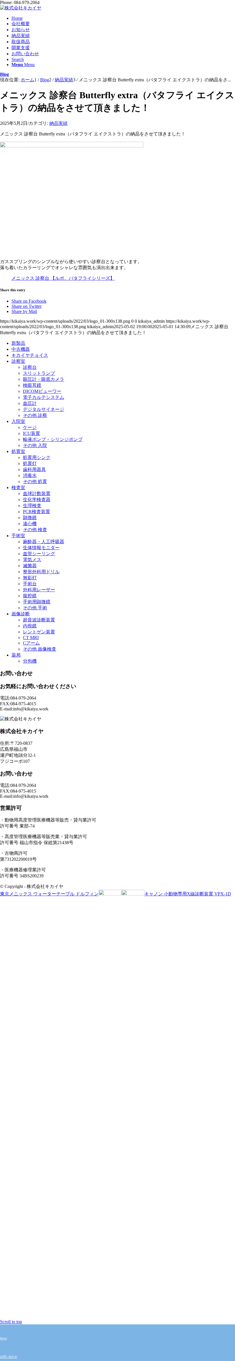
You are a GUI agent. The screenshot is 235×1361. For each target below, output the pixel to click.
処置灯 (30, 463)
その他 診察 (35, 415)
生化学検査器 (36, 499)
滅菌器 (30, 565)
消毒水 (30, 475)
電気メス (32, 559)
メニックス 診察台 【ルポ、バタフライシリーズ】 (63, 278)
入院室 (18, 421)
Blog (4, 74)
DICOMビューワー (42, 391)
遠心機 (30, 523)
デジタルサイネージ (43, 409)
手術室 (18, 535)
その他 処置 (35, 481)
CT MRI (31, 637)
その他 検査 (35, 529)
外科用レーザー (39, 589)
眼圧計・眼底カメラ (43, 379)
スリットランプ (39, 373)
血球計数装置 (36, 493)
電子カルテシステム (43, 397)
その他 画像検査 (39, 649)
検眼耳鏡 (32, 385)
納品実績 (58, 123)
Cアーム (31, 643)
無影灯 (30, 577)
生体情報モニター (41, 547)
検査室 (18, 487)
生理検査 (32, 505)
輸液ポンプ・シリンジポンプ (53, 439)
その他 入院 (35, 445)
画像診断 (20, 613)
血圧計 (30, 403)
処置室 (18, 451)
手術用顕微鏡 (36, 601)
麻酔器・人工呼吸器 (43, 541)
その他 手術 (35, 607)
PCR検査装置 (36, 511)
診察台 (30, 367)
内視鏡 (30, 625)
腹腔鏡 (30, 595)
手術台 (30, 583)
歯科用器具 (34, 469)
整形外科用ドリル (41, 571)
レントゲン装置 (39, 631)
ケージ (30, 427)
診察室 (18, 361)
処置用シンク (36, 457)
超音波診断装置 (39, 619)
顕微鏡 (30, 517)
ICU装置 (31, 433)
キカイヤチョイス (29, 355)
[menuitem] (123, 18)
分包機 (30, 661)
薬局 (16, 655)
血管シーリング (39, 553)
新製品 (18, 343)
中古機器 (20, 349)
